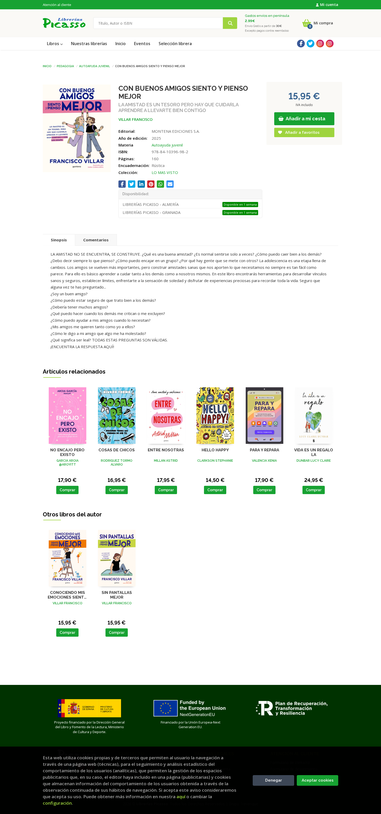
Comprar (67, 490)
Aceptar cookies (318, 780)
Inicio (47, 66)
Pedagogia (65, 66)
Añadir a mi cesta (305, 118)
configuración (57, 803)
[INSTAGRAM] (320, 43)
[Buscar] (230, 23)
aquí (181, 796)
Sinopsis (59, 239)
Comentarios (96, 239)
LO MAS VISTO (165, 172)
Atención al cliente (57, 4)
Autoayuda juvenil (94, 66)
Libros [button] (53, 43)
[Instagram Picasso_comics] (330, 43)
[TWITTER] (310, 43)
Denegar (273, 780)
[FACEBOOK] (301, 43)
